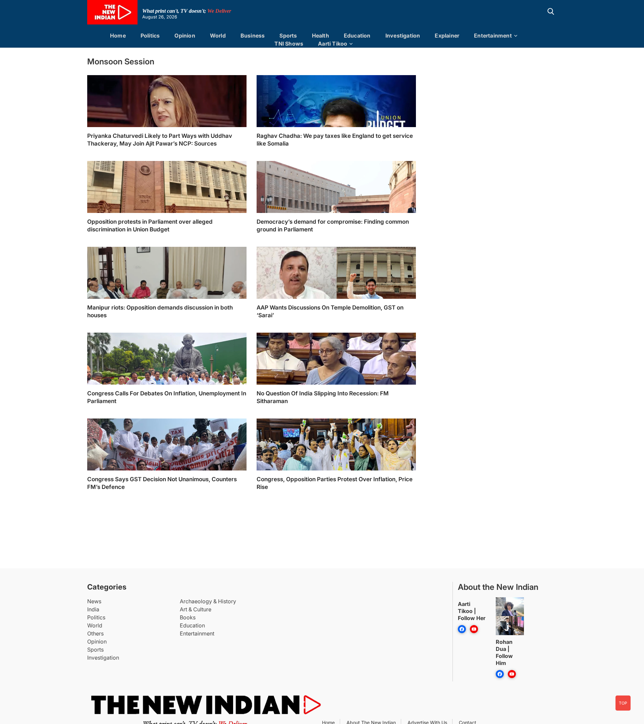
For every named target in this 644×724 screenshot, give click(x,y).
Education (357, 35)
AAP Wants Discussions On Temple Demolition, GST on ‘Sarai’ (330, 311)
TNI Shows (288, 43)
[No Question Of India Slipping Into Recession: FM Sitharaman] (336, 378)
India (93, 609)
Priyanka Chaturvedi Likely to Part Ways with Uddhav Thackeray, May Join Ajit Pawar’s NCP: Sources (159, 139)
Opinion (184, 35)
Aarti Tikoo (332, 43)
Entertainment (493, 35)
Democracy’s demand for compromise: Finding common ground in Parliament (333, 225)
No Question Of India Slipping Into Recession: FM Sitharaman (323, 397)
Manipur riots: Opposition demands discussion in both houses (160, 311)
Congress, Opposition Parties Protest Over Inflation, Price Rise (335, 483)
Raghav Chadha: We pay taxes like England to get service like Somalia (335, 139)
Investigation (402, 35)
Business (252, 35)
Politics (150, 35)
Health (320, 35)
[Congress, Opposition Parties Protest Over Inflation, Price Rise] (336, 464)
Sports (288, 35)
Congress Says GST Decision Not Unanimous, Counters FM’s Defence (162, 483)
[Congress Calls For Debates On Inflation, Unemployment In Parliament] (167, 378)
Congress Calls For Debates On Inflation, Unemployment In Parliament (166, 397)
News (94, 601)
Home (118, 35)
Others (95, 633)
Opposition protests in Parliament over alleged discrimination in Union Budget (150, 225)
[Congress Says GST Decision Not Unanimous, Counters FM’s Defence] (167, 464)
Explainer (447, 35)
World (218, 35)
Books (188, 617)
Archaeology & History (208, 601)
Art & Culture (195, 609)
